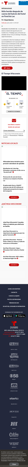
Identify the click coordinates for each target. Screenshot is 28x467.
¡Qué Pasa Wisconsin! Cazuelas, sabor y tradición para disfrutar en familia (13, 224)
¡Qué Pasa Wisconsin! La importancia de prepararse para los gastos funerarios (13, 233)
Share (8, 68)
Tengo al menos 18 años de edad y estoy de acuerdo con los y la (13, 135)
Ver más (13, 197)
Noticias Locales (7, 8)
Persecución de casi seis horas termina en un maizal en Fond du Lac (13, 179)
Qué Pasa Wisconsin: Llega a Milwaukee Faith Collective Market (13, 249)
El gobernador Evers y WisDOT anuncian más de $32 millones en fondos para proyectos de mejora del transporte (13, 188)
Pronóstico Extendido (14, 111)
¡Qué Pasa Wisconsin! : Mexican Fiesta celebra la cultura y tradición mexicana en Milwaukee (14, 241)
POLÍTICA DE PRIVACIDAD (14, 299)
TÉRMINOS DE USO (14, 303)
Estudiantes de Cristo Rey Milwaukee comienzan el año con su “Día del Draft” (14, 170)
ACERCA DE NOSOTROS (14, 289)
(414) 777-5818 (19, 332)
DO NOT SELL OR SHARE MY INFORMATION (14, 306)
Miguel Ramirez (9, 20)
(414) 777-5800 (21, 334)
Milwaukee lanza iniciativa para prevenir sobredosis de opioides (13, 163)
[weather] (5, 104)
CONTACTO (14, 292)
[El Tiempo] (14, 95)
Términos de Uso (13, 135)
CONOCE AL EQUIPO (14, 296)
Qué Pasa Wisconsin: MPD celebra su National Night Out (13, 257)
